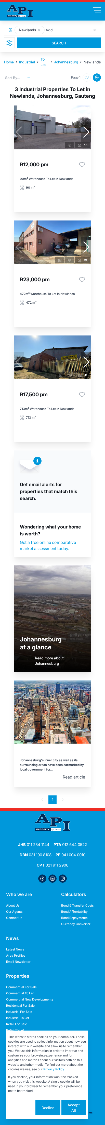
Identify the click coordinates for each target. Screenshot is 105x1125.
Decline (48, 1107)
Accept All (74, 1107)
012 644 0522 (70, 844)
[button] (39, 30)
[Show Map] (97, 77)
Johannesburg (66, 62)
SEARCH (59, 43)
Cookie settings (21, 1107)
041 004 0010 (70, 854)
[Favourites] (82, 164)
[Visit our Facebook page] (42, 878)
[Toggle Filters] (9, 42)
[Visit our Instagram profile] (63, 878)
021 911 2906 (52, 865)
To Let (43, 62)
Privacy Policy (53, 1069)
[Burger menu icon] (97, 10)
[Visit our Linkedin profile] (52, 878)
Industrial (27, 62)
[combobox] (73, 30)
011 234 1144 (33, 844)
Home (9, 62)
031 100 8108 (35, 854)
